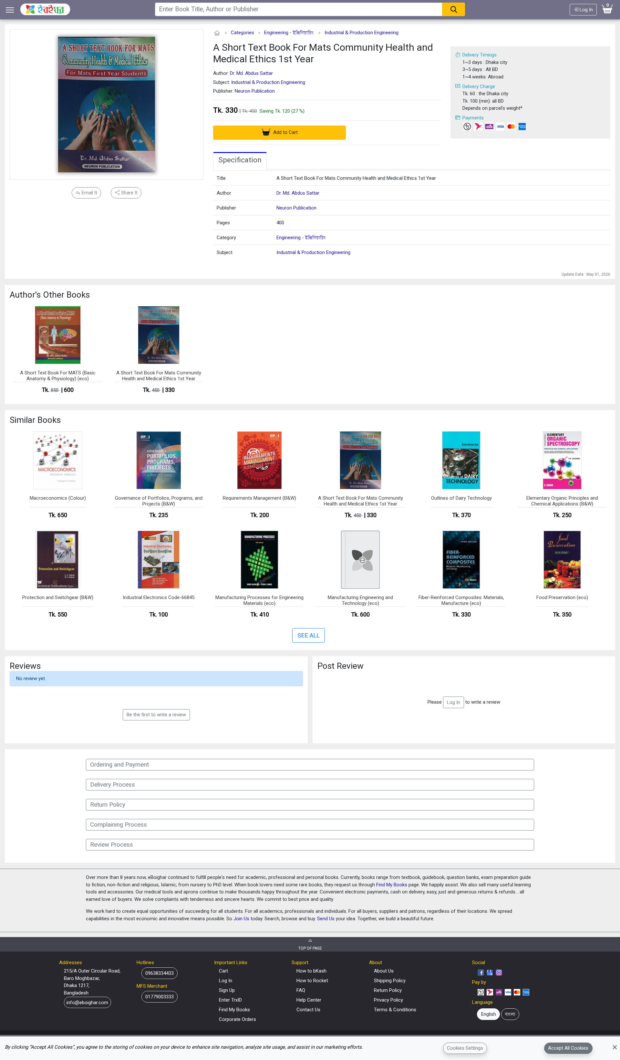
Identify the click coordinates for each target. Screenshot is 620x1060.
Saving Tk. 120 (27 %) (282, 111)
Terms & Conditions (395, 1010)
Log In (585, 10)
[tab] (240, 160)
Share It (129, 193)
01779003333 (159, 997)
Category (226, 237)
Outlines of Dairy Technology (461, 498)
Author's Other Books (50, 295)
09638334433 (159, 973)
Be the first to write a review (156, 715)
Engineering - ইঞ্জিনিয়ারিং (289, 33)
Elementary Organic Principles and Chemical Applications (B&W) (562, 501)
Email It (88, 193)
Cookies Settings (465, 1048)
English (488, 1014)
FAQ (300, 990)
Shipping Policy (390, 981)
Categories (242, 33)
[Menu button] (10, 10)
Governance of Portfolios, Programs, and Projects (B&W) (158, 501)
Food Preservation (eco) (562, 597)
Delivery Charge (478, 86)
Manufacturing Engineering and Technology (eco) (360, 600)
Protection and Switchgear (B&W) (57, 597)
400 (280, 223)
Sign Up (227, 990)
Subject (224, 252)
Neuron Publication (255, 91)
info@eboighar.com (87, 1002)
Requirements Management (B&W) (259, 498)
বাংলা (510, 1014)
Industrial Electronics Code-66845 (158, 597)
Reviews (25, 666)
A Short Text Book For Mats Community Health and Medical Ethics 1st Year (323, 53)
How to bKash (311, 971)
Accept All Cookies (568, 1048)
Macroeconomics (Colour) (58, 498)
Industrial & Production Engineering (361, 33)
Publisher (226, 208)
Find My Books (391, 885)
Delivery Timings (479, 55)
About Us (384, 971)
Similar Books (35, 420)
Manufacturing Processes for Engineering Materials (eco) (259, 600)
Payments (473, 118)
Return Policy (388, 990)
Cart (223, 971)
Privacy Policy (388, 1000)
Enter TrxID (230, 1000)
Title (221, 178)
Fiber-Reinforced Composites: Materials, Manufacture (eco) (461, 600)
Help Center (308, 1000)
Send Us (326, 919)
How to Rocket (312, 981)
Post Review (340, 666)
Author (224, 193)
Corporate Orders (237, 1019)
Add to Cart (285, 132)
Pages (223, 223)
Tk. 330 (225, 110)
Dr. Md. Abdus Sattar (251, 73)
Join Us (241, 919)
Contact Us (308, 1010)
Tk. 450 (249, 111)
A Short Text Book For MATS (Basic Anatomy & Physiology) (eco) (58, 376)
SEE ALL (308, 635)
